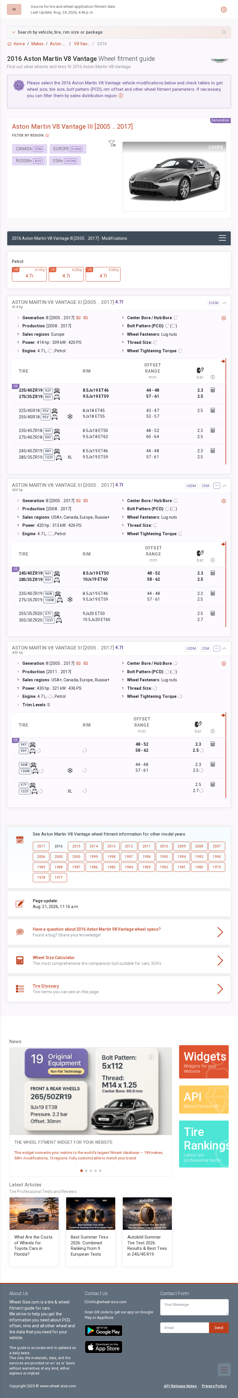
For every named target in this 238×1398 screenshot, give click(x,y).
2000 (76, 857)
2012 (129, 846)
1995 (164, 857)
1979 (217, 867)
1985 (111, 867)
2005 (59, 857)
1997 (129, 857)
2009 (182, 846)
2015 (76, 846)
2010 (164, 846)
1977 (59, 878)
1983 (147, 867)
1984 (129, 867)
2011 (147, 846)
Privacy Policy (214, 1386)
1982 (164, 867)
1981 (182, 867)
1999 (94, 857)
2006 (41, 857)
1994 (182, 857)
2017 (41, 846)
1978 (41, 878)
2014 (94, 846)
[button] (119, 32)
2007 (217, 846)
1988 (59, 867)
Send (218, 1328)
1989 (41, 867)
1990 (217, 857)
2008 (199, 846)
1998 (111, 857)
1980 (199, 867)
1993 (199, 857)
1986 (94, 867)
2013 (111, 846)
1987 (76, 867)
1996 (147, 857)
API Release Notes (180, 1386)
